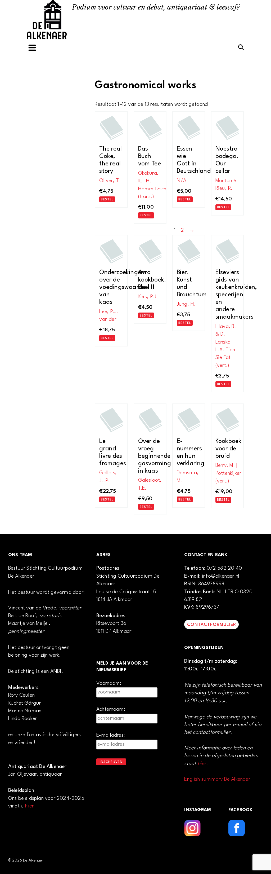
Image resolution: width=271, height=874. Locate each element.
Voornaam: (108, 683)
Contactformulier (211, 624)
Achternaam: (110, 709)
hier (29, 806)
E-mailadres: (110, 735)
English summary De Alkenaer (217, 779)
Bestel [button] (107, 199)
